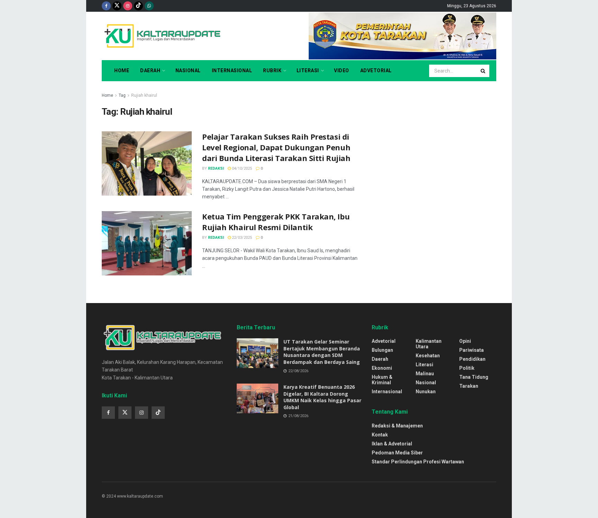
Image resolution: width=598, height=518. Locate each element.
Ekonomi (382, 368)
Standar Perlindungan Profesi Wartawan (418, 461)
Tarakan (468, 386)
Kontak (380, 434)
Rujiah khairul (144, 95)
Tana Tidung (473, 377)
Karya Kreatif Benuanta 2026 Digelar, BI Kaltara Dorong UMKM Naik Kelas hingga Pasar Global (322, 397)
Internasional (232, 70)
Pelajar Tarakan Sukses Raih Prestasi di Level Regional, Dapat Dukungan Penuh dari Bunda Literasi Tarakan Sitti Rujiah (276, 147)
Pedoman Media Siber (397, 452)
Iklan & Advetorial (392, 443)
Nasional (188, 70)
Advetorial (376, 70)
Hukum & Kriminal (382, 379)
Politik (466, 368)
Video (341, 70)
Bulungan (382, 350)
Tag (122, 95)
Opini (465, 341)
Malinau (425, 373)
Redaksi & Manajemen (397, 425)
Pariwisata (471, 350)
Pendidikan (472, 359)
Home (121, 70)
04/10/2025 (241, 168)
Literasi (308, 70)
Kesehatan (428, 355)
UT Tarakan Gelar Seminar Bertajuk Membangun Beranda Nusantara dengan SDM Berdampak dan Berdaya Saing (321, 351)
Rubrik (272, 70)
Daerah (150, 70)
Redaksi (216, 168)
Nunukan (426, 391)
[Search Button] (483, 71)
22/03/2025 (241, 237)
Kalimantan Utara (429, 343)
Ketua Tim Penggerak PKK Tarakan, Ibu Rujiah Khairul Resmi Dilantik (276, 221)
